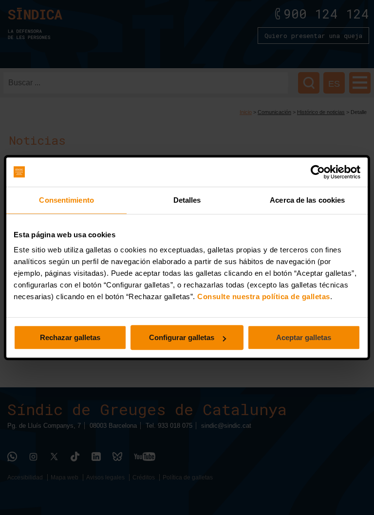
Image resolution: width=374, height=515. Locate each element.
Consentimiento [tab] (66, 200)
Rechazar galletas (70, 337)
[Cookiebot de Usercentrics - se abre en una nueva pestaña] (317, 172)
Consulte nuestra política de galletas (263, 296)
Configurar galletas (181, 337)
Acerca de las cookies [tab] (307, 200)
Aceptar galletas (303, 337)
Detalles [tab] (187, 200)
